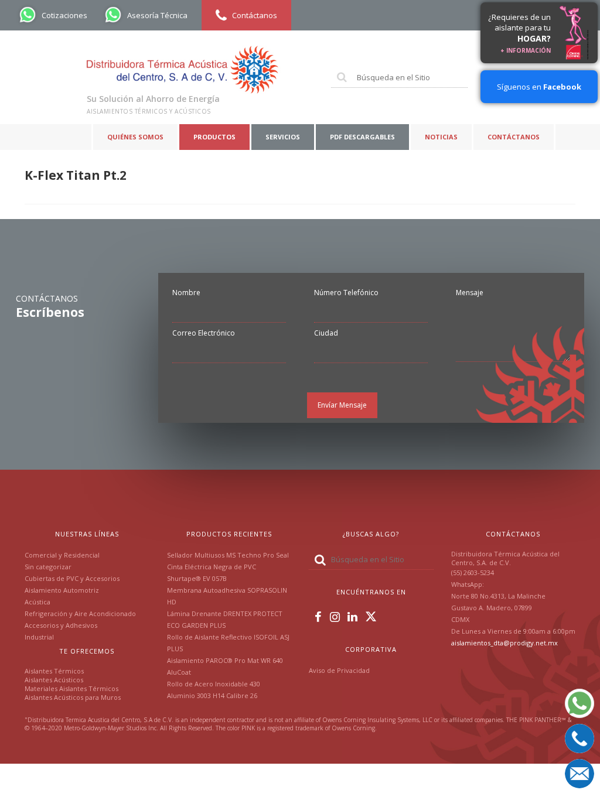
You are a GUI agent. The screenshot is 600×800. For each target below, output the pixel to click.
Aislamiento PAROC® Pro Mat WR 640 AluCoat (225, 666)
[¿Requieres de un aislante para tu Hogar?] (574, 32)
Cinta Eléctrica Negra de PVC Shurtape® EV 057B (211, 572)
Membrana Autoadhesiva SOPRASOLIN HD (227, 596)
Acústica (37, 601)
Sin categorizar (48, 566)
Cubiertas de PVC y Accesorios (72, 578)
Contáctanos (514, 136)
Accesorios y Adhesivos (61, 625)
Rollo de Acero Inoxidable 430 (213, 683)
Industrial (39, 637)
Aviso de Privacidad (339, 670)
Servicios (282, 136)
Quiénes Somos (135, 136)
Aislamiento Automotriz (62, 590)
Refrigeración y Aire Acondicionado (80, 613)
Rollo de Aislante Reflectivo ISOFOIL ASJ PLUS (228, 643)
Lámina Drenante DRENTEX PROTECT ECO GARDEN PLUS (224, 619)
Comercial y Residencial (62, 555)
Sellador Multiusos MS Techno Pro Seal (228, 555)
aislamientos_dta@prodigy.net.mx (504, 642)
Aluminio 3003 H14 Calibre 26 (212, 695)
